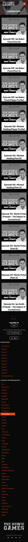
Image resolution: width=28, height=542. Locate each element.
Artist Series (5, 346)
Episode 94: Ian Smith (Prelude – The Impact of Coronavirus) (14, 307)
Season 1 (4, 349)
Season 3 (4, 355)
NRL (3, 461)
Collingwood (5, 411)
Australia (4, 393)
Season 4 (4, 358)
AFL (3, 384)
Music (3, 456)
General (4, 426)
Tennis (4, 497)
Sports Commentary (8, 488)
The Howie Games (7, 376)
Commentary (5, 414)
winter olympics (6, 506)
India (3, 441)
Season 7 (4, 367)
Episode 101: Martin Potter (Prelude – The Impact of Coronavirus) (14, 216)
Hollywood (5, 432)
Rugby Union (5, 476)
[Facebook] (8, 537)
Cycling (4, 420)
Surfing (4, 491)
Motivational (5, 450)
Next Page (14, 318)
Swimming (5, 494)
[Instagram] (12, 537)
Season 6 (4, 364)
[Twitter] (19, 537)
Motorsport (5, 452)
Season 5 (4, 361)
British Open (5, 405)
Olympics (4, 464)
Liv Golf (4, 447)
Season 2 (4, 352)
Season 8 (4, 370)
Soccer (4, 482)
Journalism (5, 444)
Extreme (4, 423)
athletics (4, 390)
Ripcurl (4, 473)
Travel (3, 500)
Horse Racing (6, 435)
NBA (3, 458)
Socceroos (5, 485)
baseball (4, 396)
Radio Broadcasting (8, 470)
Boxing (4, 402)
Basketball (5, 399)
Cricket (4, 417)
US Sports (5, 503)
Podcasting (5, 467)
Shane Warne (6, 479)
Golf (3, 429)
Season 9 (4, 373)
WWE (3, 515)
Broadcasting (6, 408)
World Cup (5, 509)
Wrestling (4, 512)
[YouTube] (16, 537)
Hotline (4, 438)
